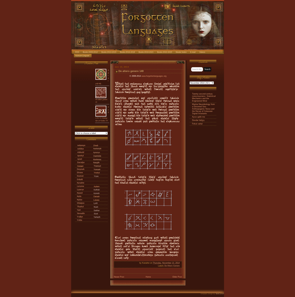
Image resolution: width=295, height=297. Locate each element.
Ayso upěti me (198, 117)
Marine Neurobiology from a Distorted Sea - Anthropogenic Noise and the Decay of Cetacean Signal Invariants (203, 109)
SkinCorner (220, 294)
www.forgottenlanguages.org (154, 76)
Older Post (177, 277)
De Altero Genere (172, 266)
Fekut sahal (197, 124)
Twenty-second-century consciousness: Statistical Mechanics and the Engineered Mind (204, 97)
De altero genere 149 (131, 71)
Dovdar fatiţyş (198, 120)
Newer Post (119, 277)
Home (148, 277)
